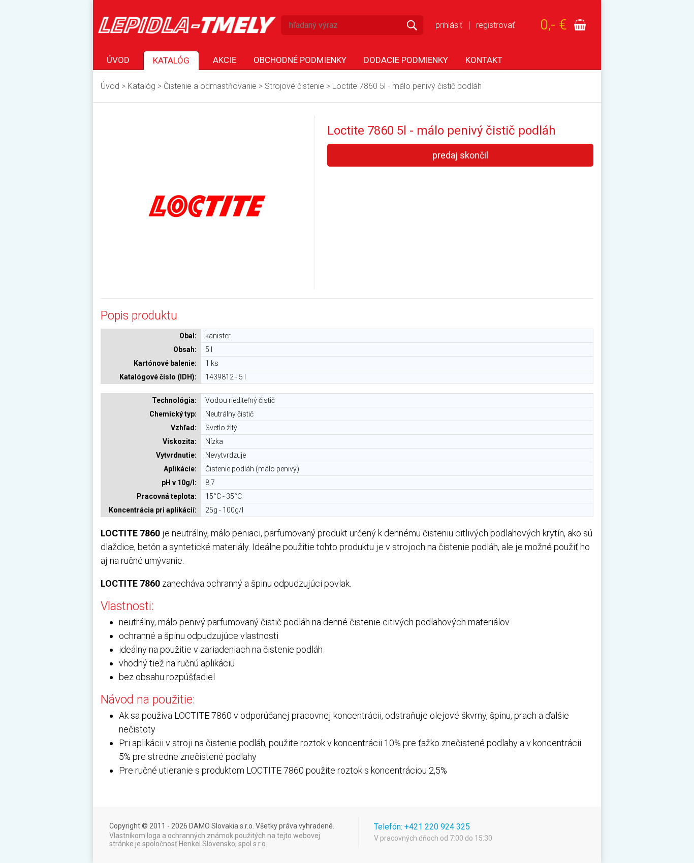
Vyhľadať (412, 25)
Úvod (118, 60)
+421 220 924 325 (437, 827)
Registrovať (495, 25)
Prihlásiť (448, 25)
